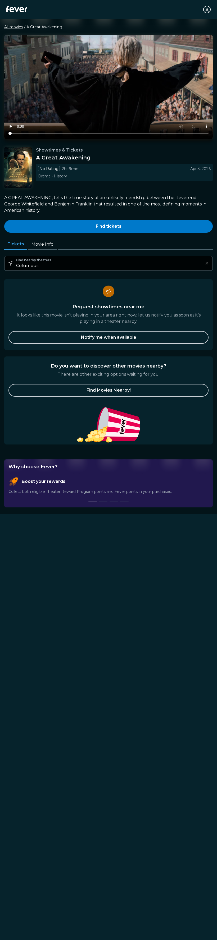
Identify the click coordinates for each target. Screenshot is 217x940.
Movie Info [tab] (42, 244)
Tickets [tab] (15, 243)
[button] (108, 390)
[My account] (207, 9)
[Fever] (16, 9)
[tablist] (108, 489)
